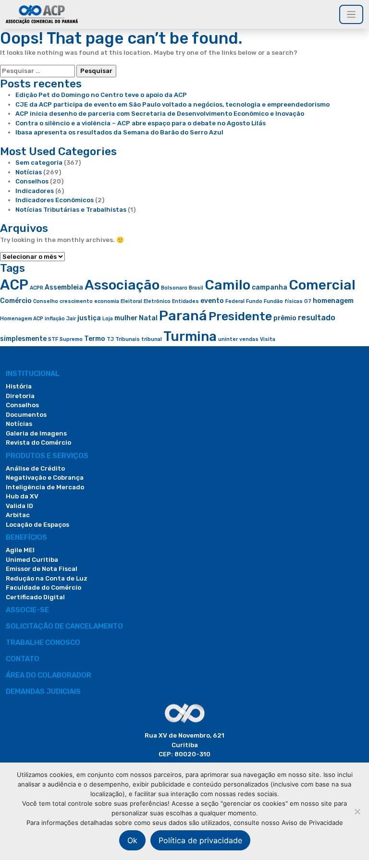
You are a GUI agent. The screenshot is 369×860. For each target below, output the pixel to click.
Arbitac (18, 515)
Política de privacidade (200, 840)
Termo (94, 338)
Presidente (240, 316)
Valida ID (19, 505)
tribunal (151, 339)
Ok (132, 840)
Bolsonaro (174, 288)
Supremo (71, 339)
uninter (228, 339)
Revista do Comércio (38, 442)
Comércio (16, 300)
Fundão (273, 301)
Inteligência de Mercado (45, 487)
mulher (125, 318)
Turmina (190, 336)
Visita (267, 339)
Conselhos (32, 181)
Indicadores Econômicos (54, 200)
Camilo (227, 285)
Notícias (28, 172)
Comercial (322, 285)
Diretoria (20, 396)
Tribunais (127, 339)
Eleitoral (131, 301)
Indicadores (34, 190)
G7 (307, 301)
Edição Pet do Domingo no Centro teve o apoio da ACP (101, 94)
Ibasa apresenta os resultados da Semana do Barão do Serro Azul (119, 132)
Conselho (45, 301)
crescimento (76, 301)
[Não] (357, 811)
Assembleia (64, 287)
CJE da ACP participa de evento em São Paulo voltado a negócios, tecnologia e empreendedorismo (172, 104)
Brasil (196, 288)
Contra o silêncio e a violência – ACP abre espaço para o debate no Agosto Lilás (140, 123)
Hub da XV (22, 496)
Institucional (33, 373)
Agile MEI (20, 550)
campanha (269, 287)
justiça (89, 318)
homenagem (333, 300)
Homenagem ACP (21, 318)
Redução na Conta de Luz (46, 578)
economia (106, 301)
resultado (316, 317)
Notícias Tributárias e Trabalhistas (70, 209)
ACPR (36, 288)
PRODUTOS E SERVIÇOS (47, 455)
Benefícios (26, 537)
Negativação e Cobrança (45, 477)
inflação (55, 318)
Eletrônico (157, 301)
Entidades (185, 301)
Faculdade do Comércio (43, 587)
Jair (71, 318)
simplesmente (23, 338)
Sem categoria (38, 162)
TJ (110, 339)
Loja (107, 318)
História (19, 386)
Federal (235, 301)
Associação (122, 285)
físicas (293, 301)
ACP (14, 285)
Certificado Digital (35, 597)
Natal (148, 318)
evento (212, 300)
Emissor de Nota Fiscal (41, 568)
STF (53, 339)
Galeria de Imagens (36, 433)
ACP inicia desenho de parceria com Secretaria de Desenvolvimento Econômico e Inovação (159, 113)
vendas (248, 339)
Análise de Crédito (35, 468)
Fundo (254, 301)
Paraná (183, 316)
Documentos (26, 414)
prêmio (284, 318)
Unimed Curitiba (32, 559)
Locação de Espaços (37, 524)
